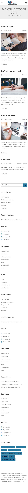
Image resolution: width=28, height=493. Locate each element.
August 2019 (6, 234)
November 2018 (7, 237)
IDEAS (23, 446)
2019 (13, 15)
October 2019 (6, 231)
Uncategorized (23, 163)
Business (4, 446)
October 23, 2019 (7, 163)
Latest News (4, 254)
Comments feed (5, 285)
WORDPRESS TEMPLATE (8, 459)
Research (4, 456)
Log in (2, 279)
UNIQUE (11, 456)
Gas (18, 446)
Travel (2, 262)
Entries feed (4, 282)
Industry (4, 450)
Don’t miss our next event (11, 71)
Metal (18, 450)
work (25, 30)
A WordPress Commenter (7, 219)
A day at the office (8, 115)
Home (8, 15)
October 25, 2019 (7, 30)
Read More (4, 64)
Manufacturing (5, 259)
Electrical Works (5, 251)
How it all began (7, 27)
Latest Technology (6, 256)
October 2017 (6, 239)
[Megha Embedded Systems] (12, 3)
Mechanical (12, 450)
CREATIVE (11, 446)
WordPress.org (5, 288)
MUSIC (4, 453)
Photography (11, 453)
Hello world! (5, 160)
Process (19, 453)
